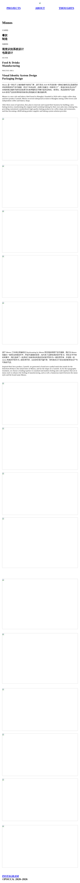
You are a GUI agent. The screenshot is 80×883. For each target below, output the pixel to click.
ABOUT (40, 8)
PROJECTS (14, 8)
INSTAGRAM (10, 876)
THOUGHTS (66, 8)
